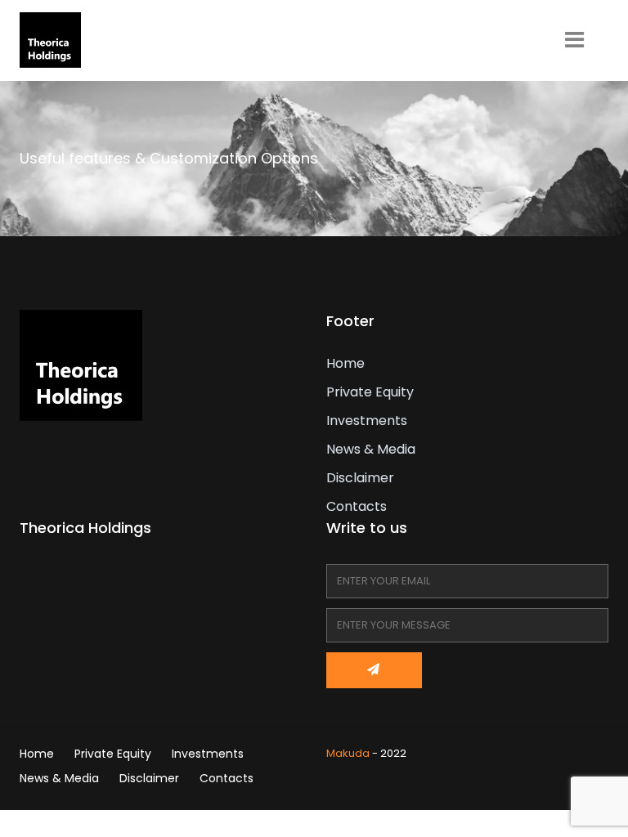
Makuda (348, 753)
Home (345, 363)
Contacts (356, 506)
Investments (366, 420)
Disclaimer (360, 477)
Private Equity (370, 392)
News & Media (370, 449)
